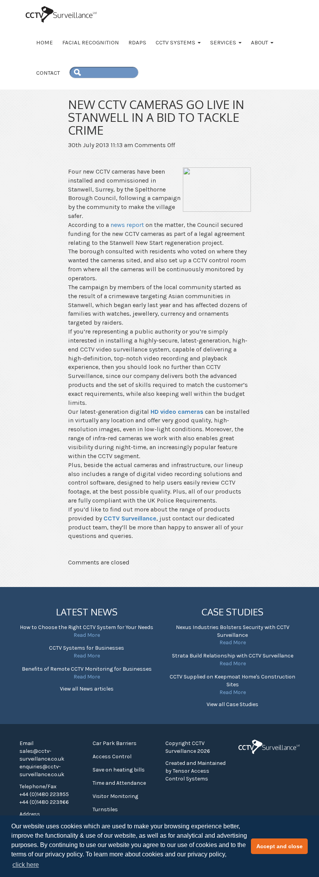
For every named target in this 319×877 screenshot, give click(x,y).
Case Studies (232, 612)
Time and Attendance (119, 783)
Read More (87, 635)
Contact (48, 72)
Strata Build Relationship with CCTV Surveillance (232, 655)
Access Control (112, 756)
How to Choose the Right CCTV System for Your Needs (86, 627)
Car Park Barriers (115, 743)
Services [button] (224, 42)
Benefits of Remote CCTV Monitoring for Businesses (87, 669)
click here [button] (25, 864)
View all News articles (87, 688)
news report (127, 224)
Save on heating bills (119, 769)
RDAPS (137, 42)
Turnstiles (105, 809)
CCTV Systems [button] (176, 42)
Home (44, 42)
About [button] (260, 42)
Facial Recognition (90, 42)
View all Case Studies (232, 704)
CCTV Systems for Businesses (86, 648)
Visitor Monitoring (115, 796)
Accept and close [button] (279, 846)
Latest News (86, 612)
